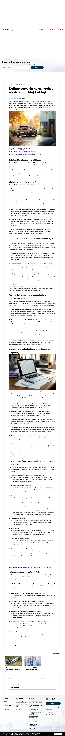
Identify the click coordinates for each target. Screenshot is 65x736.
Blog (5, 702)
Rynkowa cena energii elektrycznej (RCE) (8, 707)
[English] (60, 29)
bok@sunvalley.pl (49, 710)
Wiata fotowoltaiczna (33, 717)
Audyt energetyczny (20, 701)
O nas (5, 699)
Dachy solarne (32, 710)
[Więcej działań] (55, 85)
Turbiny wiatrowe (32, 725)
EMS (29, 75)
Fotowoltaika (17, 75)
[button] (53, 703)
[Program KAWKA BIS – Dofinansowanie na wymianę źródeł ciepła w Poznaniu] (32, 661)
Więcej (53, 75)
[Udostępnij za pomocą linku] (19, 645)
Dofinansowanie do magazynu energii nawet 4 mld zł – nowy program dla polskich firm (13, 668)
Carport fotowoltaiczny (33, 714)
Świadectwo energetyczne (21, 702)
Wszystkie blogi (8, 75)
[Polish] (62, 29)
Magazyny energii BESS (21, 709)
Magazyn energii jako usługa (9, 710)
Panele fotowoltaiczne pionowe (35, 722)
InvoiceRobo (6, 709)
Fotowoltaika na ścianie (33, 709)
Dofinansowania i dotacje (38, 75)
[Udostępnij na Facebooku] (9, 645)
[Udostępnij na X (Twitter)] (12, 645)
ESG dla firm (18, 706)
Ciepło (47, 75)
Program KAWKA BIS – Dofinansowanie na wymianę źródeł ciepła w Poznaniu (32, 668)
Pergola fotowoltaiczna (33, 716)
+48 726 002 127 (41, 29)
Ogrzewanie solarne (33, 729)
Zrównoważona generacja (21, 699)
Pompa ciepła (31, 727)
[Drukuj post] (22, 645)
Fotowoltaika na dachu (33, 707)
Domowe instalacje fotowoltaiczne (35, 702)
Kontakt (5, 701)
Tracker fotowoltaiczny (33, 721)
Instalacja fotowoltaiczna (33, 704)
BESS (23, 75)
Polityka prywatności (35, 734)
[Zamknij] (63, 734)
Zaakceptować (58, 733)
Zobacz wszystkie (56, 653)
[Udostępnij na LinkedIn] (15, 645)
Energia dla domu (32, 699)
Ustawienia (50, 733)
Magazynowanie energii (33, 728)
